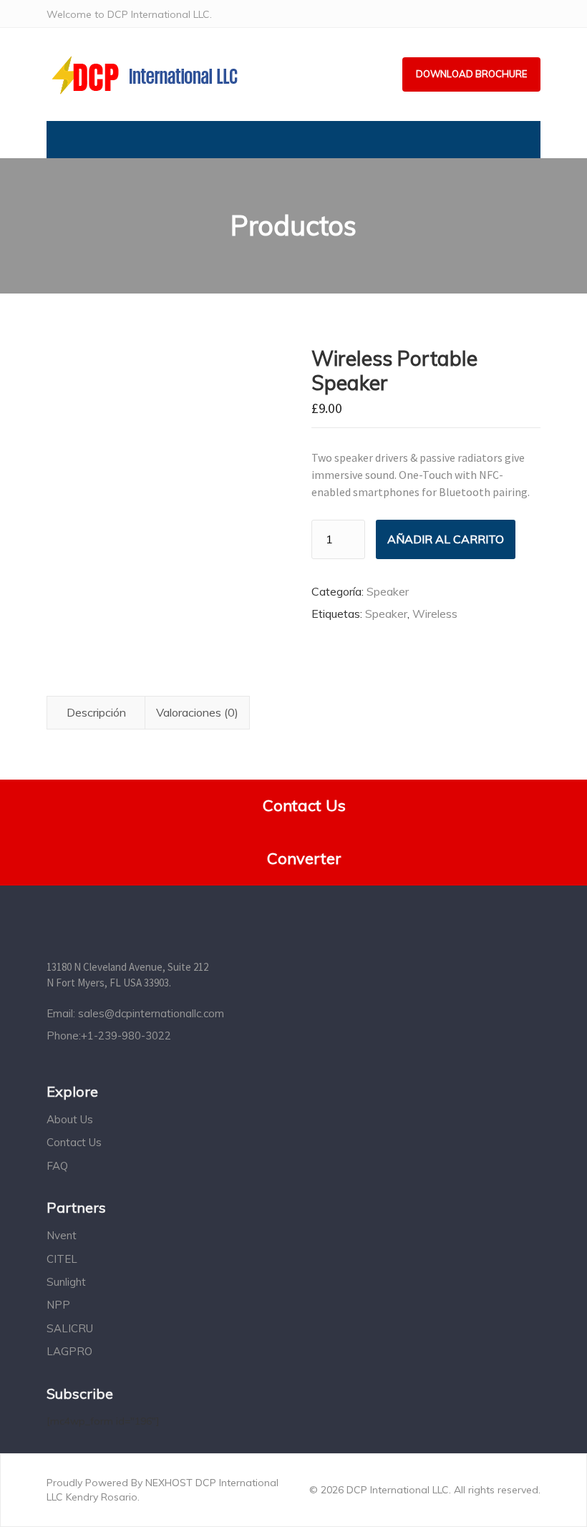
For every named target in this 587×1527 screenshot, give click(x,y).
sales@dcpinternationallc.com (151, 1013)
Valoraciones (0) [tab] (197, 712)
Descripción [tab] (96, 712)
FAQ (57, 1166)
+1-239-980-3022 (126, 1035)
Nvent (62, 1235)
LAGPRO (69, 1351)
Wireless (434, 613)
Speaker (388, 591)
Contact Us (74, 1142)
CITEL (62, 1259)
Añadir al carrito (445, 539)
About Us (70, 1119)
